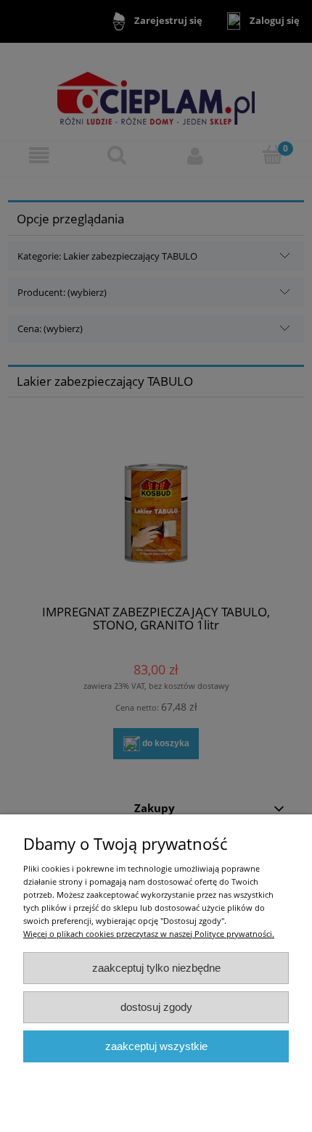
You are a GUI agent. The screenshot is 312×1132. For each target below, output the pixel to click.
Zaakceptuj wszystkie (156, 1046)
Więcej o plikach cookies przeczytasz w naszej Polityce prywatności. (148, 933)
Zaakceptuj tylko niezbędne (156, 968)
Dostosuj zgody (156, 1007)
